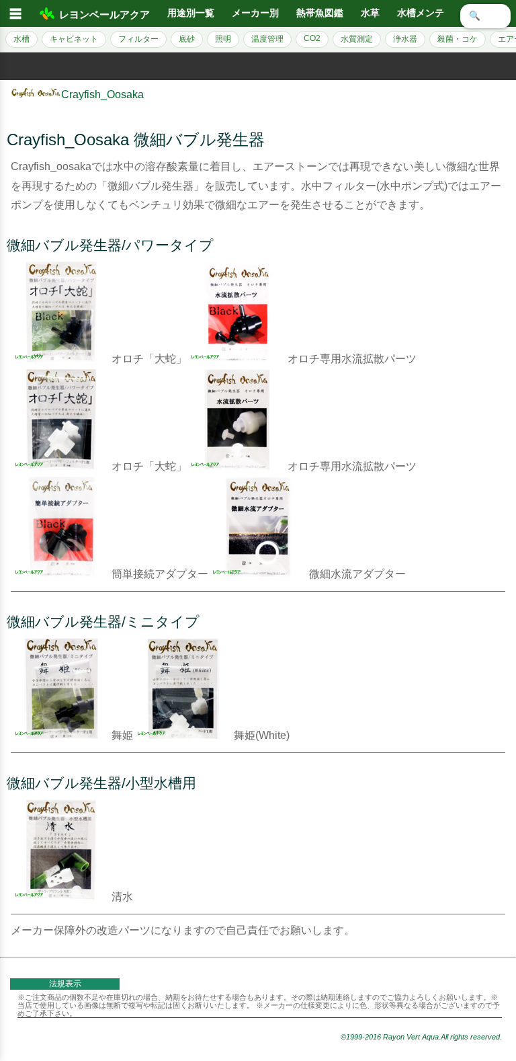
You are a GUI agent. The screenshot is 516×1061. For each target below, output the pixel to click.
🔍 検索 (485, 16)
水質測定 (357, 39)
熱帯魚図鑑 (319, 13)
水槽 (21, 39)
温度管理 (267, 39)
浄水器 (405, 39)
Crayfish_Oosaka (102, 94)
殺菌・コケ (457, 39)
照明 (223, 39)
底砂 (187, 39)
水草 (370, 13)
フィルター (138, 39)
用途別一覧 (190, 13)
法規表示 (65, 983)
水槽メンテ (420, 13)
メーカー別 (255, 13)
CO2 (312, 38)
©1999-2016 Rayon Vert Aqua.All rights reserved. (421, 1037)
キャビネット (74, 39)
